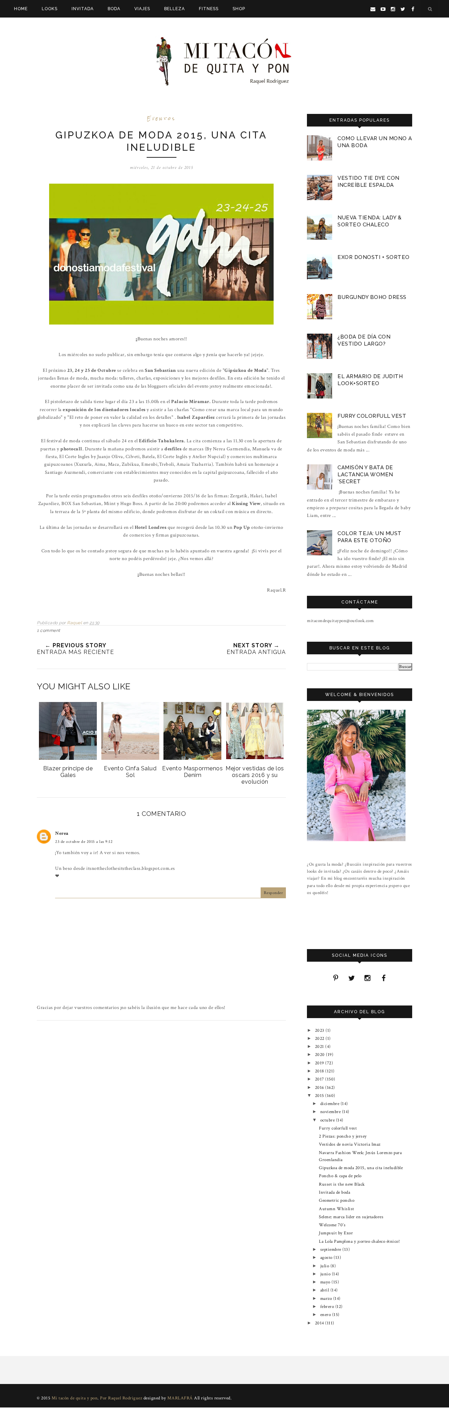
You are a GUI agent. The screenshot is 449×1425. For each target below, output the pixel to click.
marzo (326, 1298)
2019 (320, 1063)
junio (326, 1274)
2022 (320, 1038)
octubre (328, 1120)
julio (325, 1266)
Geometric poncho (336, 1200)
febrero (327, 1306)
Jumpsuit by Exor (336, 1233)
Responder (273, 892)
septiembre (331, 1249)
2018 (320, 1071)
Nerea (62, 833)
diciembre (330, 1103)
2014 (320, 1323)
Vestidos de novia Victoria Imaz (350, 1144)
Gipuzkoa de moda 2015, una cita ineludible (361, 1168)
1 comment (48, 630)
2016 (320, 1087)
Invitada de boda (334, 1192)
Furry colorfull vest (371, 416)
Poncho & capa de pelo (340, 1176)
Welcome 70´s (332, 1225)
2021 (320, 1046)
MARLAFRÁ (180, 1398)
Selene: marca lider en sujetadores (351, 1217)
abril (325, 1290)
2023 (320, 1030)
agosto (327, 1257)
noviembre (331, 1111)
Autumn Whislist (336, 1209)
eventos (161, 118)
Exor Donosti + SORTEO (373, 257)
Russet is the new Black (342, 1184)
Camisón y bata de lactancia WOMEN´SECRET (365, 474)
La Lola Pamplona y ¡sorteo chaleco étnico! (359, 1241)
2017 (320, 1079)
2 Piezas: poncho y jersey (343, 1136)
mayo (326, 1282)
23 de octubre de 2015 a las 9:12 (84, 841)
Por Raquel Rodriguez (121, 1398)
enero (326, 1314)
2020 (320, 1054)
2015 (320, 1095)
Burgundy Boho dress (372, 297)
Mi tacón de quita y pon (75, 1398)
